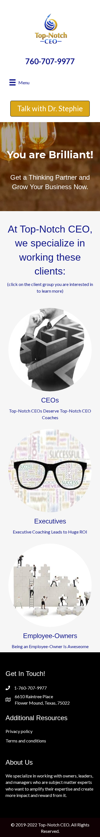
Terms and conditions (26, 740)
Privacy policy (19, 731)
